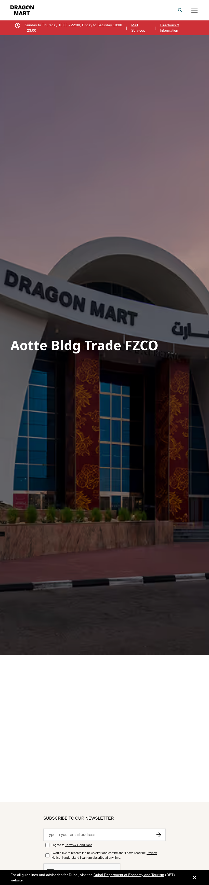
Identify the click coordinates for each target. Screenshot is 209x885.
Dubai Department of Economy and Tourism (129, 875)
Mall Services (138, 27)
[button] (194, 10)
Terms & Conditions (78, 845)
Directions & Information (169, 27)
